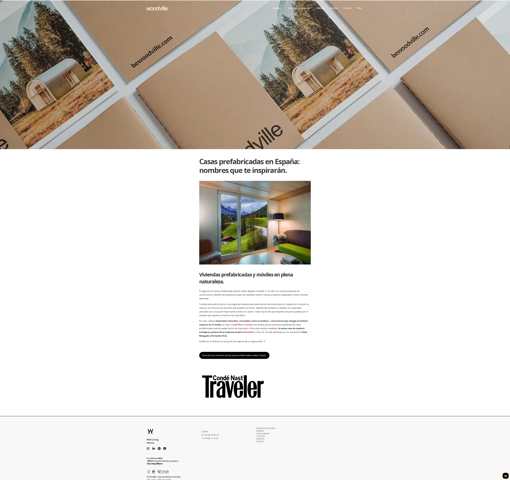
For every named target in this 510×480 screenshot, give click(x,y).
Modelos (277, 8)
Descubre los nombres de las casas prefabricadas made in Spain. (234, 355)
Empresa (334, 8)
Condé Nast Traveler (242, 324)
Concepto (320, 8)
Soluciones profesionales (299, 8)
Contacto (347, 8)
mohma (273, 328)
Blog (359, 8)
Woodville (249, 332)
